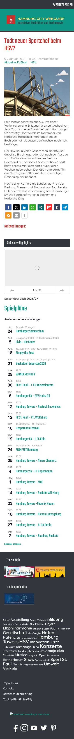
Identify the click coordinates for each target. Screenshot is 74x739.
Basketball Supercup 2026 (31, 364)
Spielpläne (15, 308)
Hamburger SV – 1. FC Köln (30, 439)
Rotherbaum (13, 659)
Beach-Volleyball (39, 620)
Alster (6, 619)
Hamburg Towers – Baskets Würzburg (37, 493)
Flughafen (65, 628)
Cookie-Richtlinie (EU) (17, 699)
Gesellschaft (15, 632)
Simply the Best (25, 353)
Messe (43, 651)
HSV (33, 62)
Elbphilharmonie (17, 628)
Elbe (32, 624)
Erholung (38, 628)
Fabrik (54, 628)
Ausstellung (20, 619)
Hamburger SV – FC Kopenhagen (34, 471)
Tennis (17, 664)
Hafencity (11, 637)
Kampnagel (24, 647)
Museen (8, 655)
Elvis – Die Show (25, 342)
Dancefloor (8, 624)
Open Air (45, 655)
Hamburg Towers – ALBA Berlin (33, 525)
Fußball (22, 62)
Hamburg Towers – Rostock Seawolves (38, 407)
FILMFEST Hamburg (27, 450)
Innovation (39, 642)
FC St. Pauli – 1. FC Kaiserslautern (34, 385)
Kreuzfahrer (10, 651)
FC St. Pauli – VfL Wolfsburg (31, 417)
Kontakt (8, 688)
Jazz (54, 641)
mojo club (56, 651)
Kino (36, 647)
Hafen (48, 632)
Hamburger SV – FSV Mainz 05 (33, 396)
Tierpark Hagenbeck (33, 664)
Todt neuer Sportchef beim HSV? (32, 45)
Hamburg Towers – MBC (29, 482)
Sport (55, 659)
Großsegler (34, 633)
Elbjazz (50, 624)
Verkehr (10, 668)
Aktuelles (10, 62)
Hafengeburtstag (29, 638)
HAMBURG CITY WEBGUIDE (41, 19)
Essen (47, 628)
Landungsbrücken (28, 651)
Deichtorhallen (22, 624)
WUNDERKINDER (25, 374)
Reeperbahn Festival (27, 428)
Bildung (55, 619)
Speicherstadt (42, 660)
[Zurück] (12, 290)
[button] (8, 207)
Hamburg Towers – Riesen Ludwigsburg (38, 514)
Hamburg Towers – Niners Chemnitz (36, 461)
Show (29, 659)
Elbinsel (39, 624)
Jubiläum (9, 647)
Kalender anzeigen (12, 544)
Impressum (10, 683)
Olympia (33, 655)
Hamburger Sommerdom (30, 331)
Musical (22, 654)
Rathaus (55, 655)
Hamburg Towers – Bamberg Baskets (37, 536)
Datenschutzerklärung (18, 694)
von (37, 290)
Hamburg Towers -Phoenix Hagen (35, 504)
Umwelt (51, 663)
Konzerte (51, 646)
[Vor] (62, 290)
